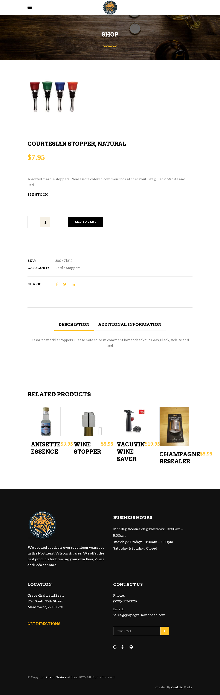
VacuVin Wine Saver (131, 451)
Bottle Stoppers (67, 268)
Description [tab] (74, 324)
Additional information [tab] (130, 324)
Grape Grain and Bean (62, 677)
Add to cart (85, 221)
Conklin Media (181, 687)
